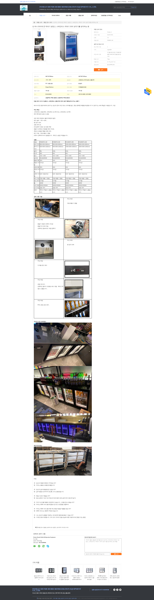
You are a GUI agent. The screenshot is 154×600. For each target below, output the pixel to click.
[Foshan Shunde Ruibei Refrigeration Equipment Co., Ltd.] (30, 8)
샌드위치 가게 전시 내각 (62, 527)
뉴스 (119, 15)
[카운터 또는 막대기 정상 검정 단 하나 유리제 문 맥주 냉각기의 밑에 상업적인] (51, 570)
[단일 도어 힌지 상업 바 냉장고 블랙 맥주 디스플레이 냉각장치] (64, 570)
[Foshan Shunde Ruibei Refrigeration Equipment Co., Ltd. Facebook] (117, 589)
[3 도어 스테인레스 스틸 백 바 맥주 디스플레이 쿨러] (89, 570)
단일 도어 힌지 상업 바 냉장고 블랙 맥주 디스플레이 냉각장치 (64, 577)
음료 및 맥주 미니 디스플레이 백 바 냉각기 (39, 577)
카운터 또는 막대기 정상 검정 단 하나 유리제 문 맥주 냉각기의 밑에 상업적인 (51, 578)
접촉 (102, 69)
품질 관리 (81, 15)
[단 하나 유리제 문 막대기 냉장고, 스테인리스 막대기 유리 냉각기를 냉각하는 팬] (39, 33)
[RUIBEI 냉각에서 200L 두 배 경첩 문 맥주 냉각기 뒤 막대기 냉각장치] (102, 570)
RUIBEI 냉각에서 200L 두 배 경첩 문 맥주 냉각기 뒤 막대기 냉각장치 (102, 578)
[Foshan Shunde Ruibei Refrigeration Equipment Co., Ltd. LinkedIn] (114, 589)
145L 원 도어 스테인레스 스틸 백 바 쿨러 (115, 576)
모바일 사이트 (41, 598)
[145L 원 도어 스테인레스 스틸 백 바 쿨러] (114, 570)
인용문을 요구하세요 (120, 1)
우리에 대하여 (56, 15)
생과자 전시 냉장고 (51, 527)
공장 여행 (68, 15)
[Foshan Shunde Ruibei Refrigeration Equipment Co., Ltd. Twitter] (120, 589)
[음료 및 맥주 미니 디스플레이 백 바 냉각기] (39, 570)
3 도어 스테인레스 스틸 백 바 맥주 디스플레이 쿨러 (89, 577)
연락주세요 (94, 15)
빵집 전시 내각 (48, 22)
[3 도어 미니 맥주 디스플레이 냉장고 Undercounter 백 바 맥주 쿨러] (76, 570)
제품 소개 (42, 15)
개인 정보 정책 (48, 598)
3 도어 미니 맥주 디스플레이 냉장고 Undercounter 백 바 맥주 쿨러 (77, 578)
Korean (131, 1)
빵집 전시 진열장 (42, 527)
